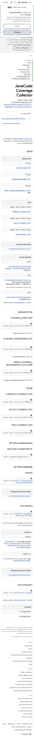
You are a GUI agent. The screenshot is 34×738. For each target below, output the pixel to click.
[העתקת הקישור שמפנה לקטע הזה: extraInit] (23, 473)
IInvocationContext (24, 266)
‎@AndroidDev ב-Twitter (25, 675)
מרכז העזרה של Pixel (26, 701)
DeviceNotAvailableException (20, 496)
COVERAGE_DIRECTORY (23, 168)
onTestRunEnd (9, 280)
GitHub (30, 664)
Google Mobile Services (25, 711)
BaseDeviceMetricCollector (21, 104)
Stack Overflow (27, 714)
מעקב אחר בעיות (27, 717)
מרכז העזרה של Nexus (25, 705)
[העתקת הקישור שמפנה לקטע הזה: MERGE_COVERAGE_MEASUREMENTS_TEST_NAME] (4, 365)
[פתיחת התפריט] (30, 2)
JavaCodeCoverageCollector (19, 249)
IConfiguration (25, 297)
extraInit (12, 266)
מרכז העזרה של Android (25, 698)
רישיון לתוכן (20, 629)
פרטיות (29, 727)
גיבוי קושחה (29, 658)
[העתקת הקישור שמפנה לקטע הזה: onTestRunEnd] (18, 506)
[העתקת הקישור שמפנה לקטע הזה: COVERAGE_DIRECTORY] (9, 318)
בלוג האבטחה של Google (24, 681)
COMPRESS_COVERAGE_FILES (21, 212)
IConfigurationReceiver (23, 107)
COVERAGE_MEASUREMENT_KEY (21, 179)
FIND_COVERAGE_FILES (23, 234)
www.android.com (26, 708)
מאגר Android (28, 646)
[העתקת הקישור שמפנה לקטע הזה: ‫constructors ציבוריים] (7, 443)
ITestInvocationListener (22, 268)
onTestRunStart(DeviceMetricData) (19, 546)
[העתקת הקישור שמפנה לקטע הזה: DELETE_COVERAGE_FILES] (7, 410)
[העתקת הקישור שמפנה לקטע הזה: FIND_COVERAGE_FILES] (9, 425)
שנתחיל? (17, 32)
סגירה (17, 26)
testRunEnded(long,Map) (22, 561)
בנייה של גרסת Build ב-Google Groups (21, 687)
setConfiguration (12, 297)
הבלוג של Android (27, 678)
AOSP (30, 56)
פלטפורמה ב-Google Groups (23, 684)
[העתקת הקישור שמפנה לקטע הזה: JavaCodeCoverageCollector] (5, 449)
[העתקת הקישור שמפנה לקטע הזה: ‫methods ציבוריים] (12, 467)
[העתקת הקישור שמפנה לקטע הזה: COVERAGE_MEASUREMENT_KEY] (30, 341)
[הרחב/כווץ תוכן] (25, 60)
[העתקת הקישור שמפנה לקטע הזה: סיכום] (25, 151)
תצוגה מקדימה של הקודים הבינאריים (21, 655)
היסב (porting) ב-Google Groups (22, 690)
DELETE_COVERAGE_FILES (22, 223)
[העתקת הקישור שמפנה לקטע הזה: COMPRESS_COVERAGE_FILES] (4, 394)
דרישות (30, 649)
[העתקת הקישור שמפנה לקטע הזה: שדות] (24, 388)
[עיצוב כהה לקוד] (31, 324)
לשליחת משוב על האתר (18, 727)
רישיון (4, 724)
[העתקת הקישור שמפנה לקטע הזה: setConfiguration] (16, 585)
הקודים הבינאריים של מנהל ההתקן (22, 661)
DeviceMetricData (21, 280)
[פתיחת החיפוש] (15, 2)
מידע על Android (27, 724)
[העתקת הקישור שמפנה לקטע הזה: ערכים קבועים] (16, 312)
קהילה (18, 724)
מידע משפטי (11, 724)
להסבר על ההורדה (27, 652)
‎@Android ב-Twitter (26, 672)
